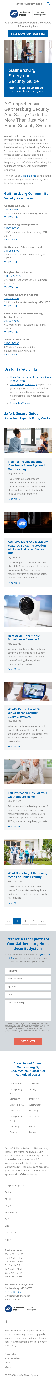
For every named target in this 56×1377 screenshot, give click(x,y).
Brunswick (15, 1132)
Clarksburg (15, 1098)
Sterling (32, 1089)
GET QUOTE (28, 1041)
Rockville (33, 1126)
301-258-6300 (11, 209)
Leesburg (33, 1110)
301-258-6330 (11, 228)
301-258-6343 (11, 298)
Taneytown (34, 1083)
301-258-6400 (11, 250)
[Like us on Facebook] (6, 1322)
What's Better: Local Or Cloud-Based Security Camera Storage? (24, 713)
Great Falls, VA (17, 1104)
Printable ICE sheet (20, 403)
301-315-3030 (11, 343)
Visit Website (11, 217)
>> (42, 921)
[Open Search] (48, 3)
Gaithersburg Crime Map (23, 384)
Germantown (16, 1083)
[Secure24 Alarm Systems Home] (28, 14)
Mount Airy (34, 1098)
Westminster (35, 1104)
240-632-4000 (11, 321)
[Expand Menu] (30, 20)
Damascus (34, 1132)
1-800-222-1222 (12, 276)
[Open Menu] (4, 3)
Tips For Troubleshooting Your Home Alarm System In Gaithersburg (27, 465)
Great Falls (15, 1110)
